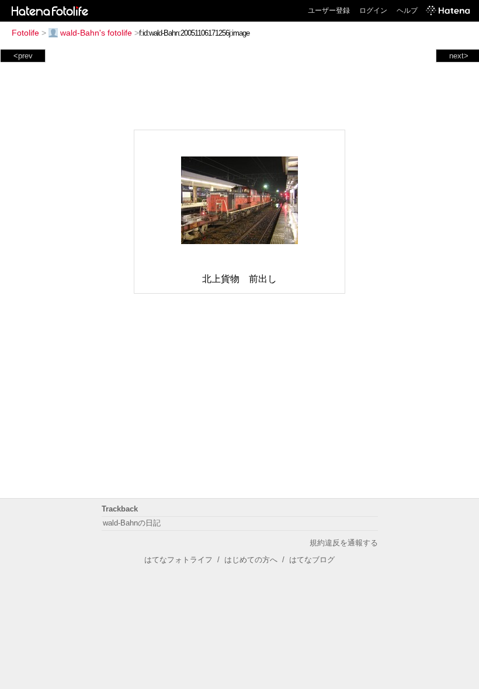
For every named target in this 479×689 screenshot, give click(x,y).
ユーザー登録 (329, 10)
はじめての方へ (250, 559)
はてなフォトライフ (178, 559)
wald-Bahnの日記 (132, 523)
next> (458, 55)
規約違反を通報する (344, 542)
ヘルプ (407, 10)
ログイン (373, 10)
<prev (23, 55)
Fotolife (25, 32)
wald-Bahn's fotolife (96, 32)
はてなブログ (312, 559)
